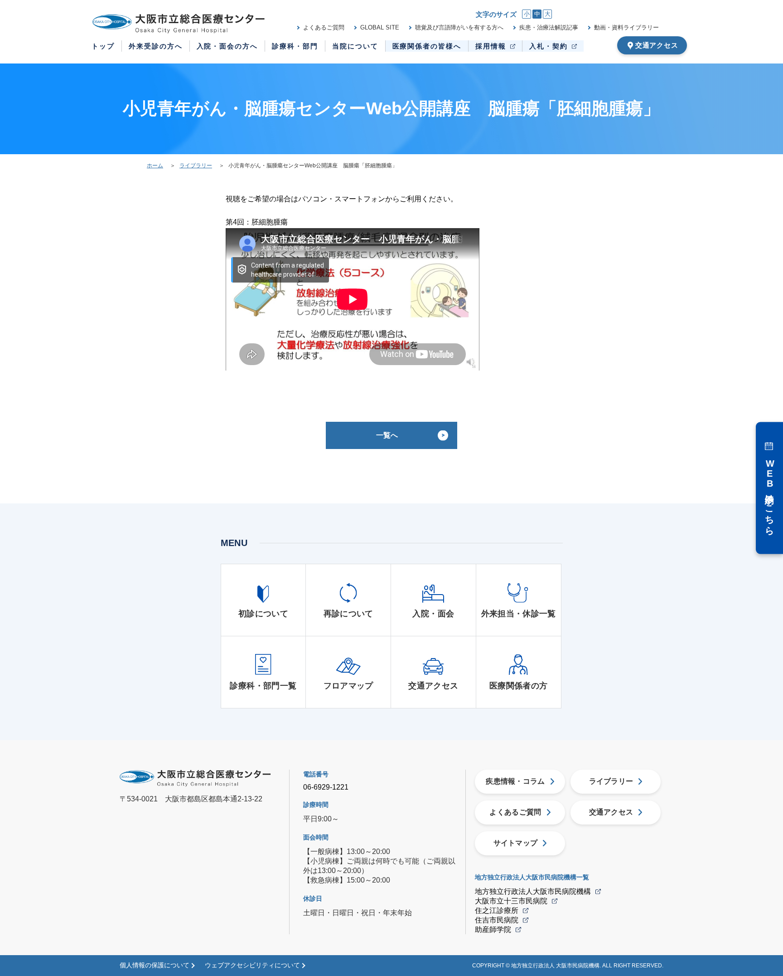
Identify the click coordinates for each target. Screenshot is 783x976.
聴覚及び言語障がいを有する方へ (459, 27)
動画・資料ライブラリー (626, 27)
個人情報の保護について (154, 965)
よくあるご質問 (323, 27)
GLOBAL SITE (379, 27)
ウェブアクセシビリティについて (252, 965)
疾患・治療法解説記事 (548, 27)
